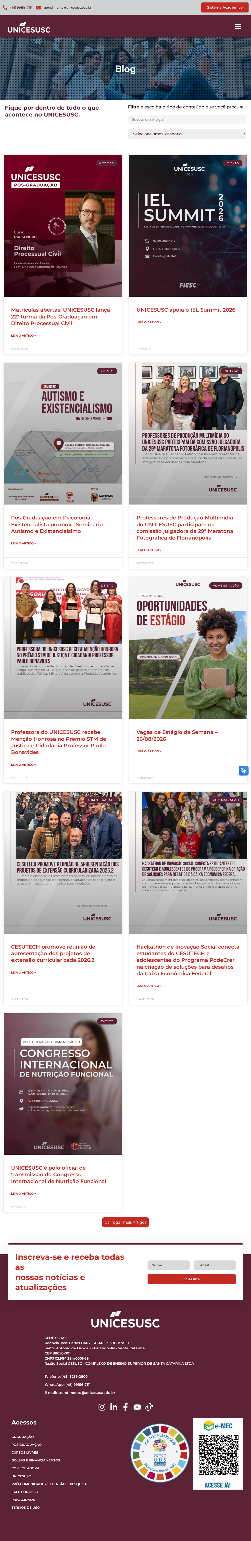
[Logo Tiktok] (149, 1407)
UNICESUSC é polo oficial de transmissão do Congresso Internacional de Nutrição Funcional (58, 1174)
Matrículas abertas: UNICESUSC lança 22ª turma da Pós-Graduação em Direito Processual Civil (60, 316)
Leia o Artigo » (23, 335)
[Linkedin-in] (114, 1407)
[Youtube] (137, 1407)
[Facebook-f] (125, 1407)
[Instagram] (102, 1407)
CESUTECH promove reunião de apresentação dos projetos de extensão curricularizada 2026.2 (53, 953)
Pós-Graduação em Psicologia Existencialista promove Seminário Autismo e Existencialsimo (57, 524)
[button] (238, 26)
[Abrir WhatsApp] (238, 1528)
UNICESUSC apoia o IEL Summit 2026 (186, 310)
